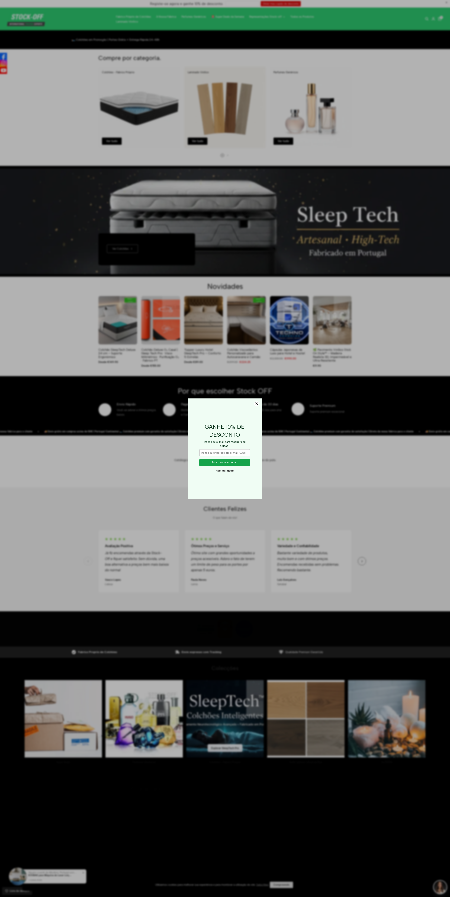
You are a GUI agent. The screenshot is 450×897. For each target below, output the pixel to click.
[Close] (256, 403)
